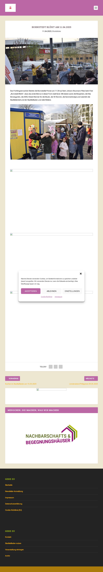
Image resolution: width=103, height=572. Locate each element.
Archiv (7, 556)
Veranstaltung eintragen (14, 550)
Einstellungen (72, 291)
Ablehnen (51, 291)
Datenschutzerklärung (13, 504)
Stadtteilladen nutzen (13, 543)
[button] (81, 273)
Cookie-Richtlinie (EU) (13, 510)
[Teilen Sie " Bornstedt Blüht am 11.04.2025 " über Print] (60, 366)
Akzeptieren (31, 291)
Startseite (8, 485)
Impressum (58, 297)
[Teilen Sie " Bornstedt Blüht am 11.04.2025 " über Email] (55, 366)
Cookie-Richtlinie (46, 297)
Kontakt (8, 537)
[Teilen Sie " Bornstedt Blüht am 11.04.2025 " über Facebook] (50, 366)
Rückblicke (57, 31)
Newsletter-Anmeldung (14, 491)
